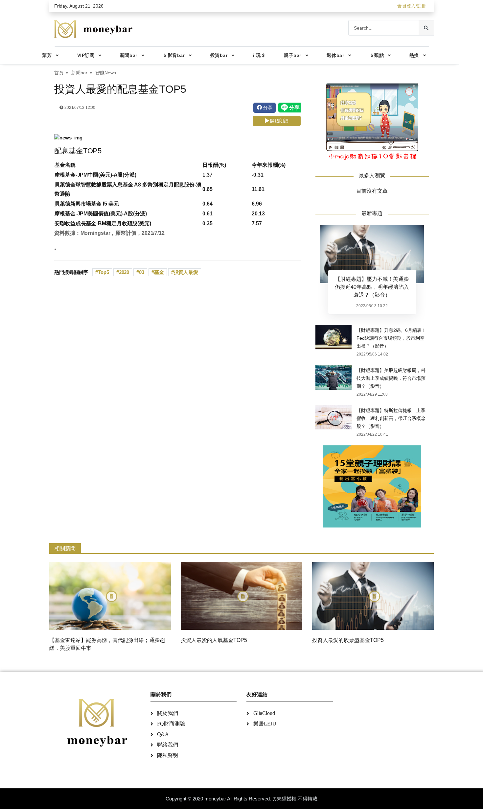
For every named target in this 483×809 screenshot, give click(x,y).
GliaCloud (264, 713)
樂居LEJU (264, 723)
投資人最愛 (186, 272)
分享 (267, 107)
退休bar (335, 55)
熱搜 (414, 55)
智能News (105, 72)
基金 (159, 272)
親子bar (292, 55)
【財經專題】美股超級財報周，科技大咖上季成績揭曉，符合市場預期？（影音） (391, 378)
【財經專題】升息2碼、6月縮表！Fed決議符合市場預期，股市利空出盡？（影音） (391, 338)
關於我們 (167, 713)
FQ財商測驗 (171, 723)
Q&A (163, 734)
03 (141, 272)
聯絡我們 (167, 745)
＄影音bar (174, 55)
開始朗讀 (278, 120)
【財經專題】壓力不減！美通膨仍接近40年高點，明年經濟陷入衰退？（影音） (372, 287)
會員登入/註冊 (411, 6)
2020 (124, 272)
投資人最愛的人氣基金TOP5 (214, 640)
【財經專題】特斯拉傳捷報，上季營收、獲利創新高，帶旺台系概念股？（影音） (391, 418)
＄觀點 (377, 55)
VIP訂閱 (86, 55)
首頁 (58, 72)
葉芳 (47, 55)
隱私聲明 (167, 755)
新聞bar (128, 55)
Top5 (103, 272)
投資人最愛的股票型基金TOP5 (348, 640)
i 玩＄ (259, 55)
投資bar (219, 55)
